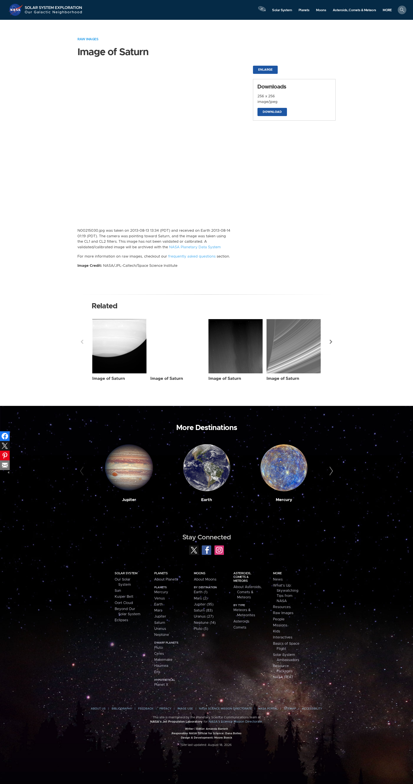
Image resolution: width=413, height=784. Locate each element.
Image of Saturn (108, 378)
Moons (199, 573)
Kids (276, 631)
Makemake (163, 659)
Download (272, 111)
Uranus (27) (204, 616)
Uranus (160, 628)
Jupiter (129, 500)
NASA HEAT (283, 677)
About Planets (166, 579)
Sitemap (290, 708)
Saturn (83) (203, 610)
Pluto (158, 647)
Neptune (161, 635)
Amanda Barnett (217, 729)
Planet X (161, 684)
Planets (161, 573)
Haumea (161, 666)
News (278, 579)
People (279, 619)
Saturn (159, 622)
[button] (387, 10)
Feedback (145, 708)
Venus (159, 598)
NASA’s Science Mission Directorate (235, 721)
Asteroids (241, 621)
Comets (239, 627)
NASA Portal (268, 708)
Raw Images (87, 39)
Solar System (126, 573)
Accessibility (312, 708)
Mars (158, 610)
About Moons (205, 579)
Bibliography (122, 708)
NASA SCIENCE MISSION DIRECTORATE (225, 708)
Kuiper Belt (124, 596)
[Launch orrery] (262, 11)
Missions (280, 625)
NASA (16, 9)
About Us (98, 708)
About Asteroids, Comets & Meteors (247, 592)
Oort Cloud (124, 603)
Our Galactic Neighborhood (54, 13)
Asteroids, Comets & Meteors (242, 577)
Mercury (284, 500)
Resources (282, 607)
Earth (206, 500)
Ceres (159, 653)
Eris (157, 672)
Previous (82, 341)
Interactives (282, 637)
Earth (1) (201, 592)
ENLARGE (265, 69)
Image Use (185, 708)
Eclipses (121, 620)
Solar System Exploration (54, 6)
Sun (118, 590)
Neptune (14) (205, 622)
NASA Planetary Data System (195, 247)
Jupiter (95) (204, 604)
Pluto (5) (201, 628)
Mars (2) (201, 598)
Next (331, 341)
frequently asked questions (192, 256)
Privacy (165, 708)
